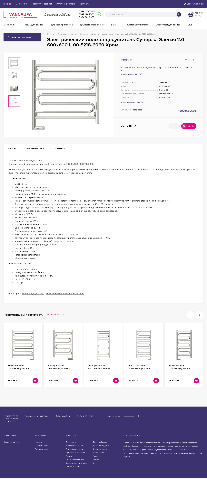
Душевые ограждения (75, 453)
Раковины (97, 456)
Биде (95, 463)
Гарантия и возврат (42, 4)
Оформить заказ (42, 449)
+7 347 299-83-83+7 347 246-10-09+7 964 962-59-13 (85, 14)
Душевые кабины (73, 467)
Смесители (71, 442)
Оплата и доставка (65, 4)
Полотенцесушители (67, 34)
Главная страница (11, 442)
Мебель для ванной (74, 446)
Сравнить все (53, 315)
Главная (7, 4)
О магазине (21, 4)
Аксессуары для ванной (76, 463)
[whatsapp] (138, 416)
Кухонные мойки (100, 449)
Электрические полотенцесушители (65, 293)
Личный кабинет (42, 446)
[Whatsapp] (98, 14)
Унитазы (96, 460)
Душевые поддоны (101, 446)
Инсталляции (98, 453)
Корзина (38, 442)
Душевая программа (75, 449)
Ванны (69, 456)
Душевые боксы (100, 442)
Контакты (84, 4)
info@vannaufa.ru (62, 416)
